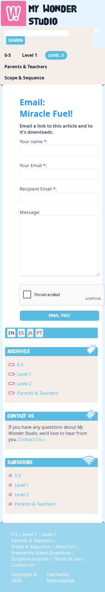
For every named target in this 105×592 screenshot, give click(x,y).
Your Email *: (33, 165)
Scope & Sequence (24, 78)
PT (39, 333)
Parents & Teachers (25, 67)
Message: (30, 212)
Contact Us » (31, 439)
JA (30, 333)
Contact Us (22, 565)
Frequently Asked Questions (41, 553)
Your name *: (33, 141)
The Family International (60, 577)
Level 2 (56, 55)
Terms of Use (68, 559)
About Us (65, 547)
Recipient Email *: (38, 189)
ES (21, 333)
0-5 (7, 55)
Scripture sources (30, 559)
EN (11, 333)
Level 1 (29, 55)
